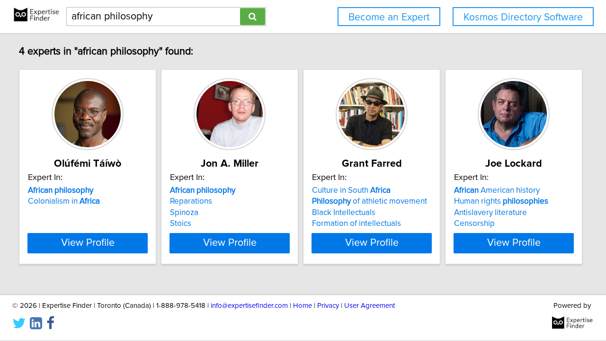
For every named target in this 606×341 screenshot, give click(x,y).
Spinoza (184, 212)
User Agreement (369, 305)
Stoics (180, 223)
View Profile (88, 243)
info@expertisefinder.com (249, 305)
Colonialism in (64, 201)
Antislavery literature (490, 212)
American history (497, 190)
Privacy (328, 305)
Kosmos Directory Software (523, 17)
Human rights (501, 201)
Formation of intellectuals (356, 223)
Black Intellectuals (343, 212)
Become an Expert (388, 17)
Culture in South (351, 190)
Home (302, 305)
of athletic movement (369, 201)
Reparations (191, 201)
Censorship (474, 223)
